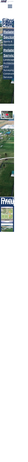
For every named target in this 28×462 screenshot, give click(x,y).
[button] (10, 6)
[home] (3, 1)
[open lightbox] (7, 215)
